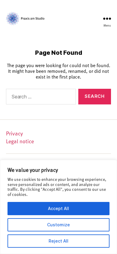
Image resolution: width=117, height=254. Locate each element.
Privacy (14, 133)
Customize (58, 224)
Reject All (58, 240)
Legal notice (20, 141)
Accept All (58, 208)
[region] (58, 207)
